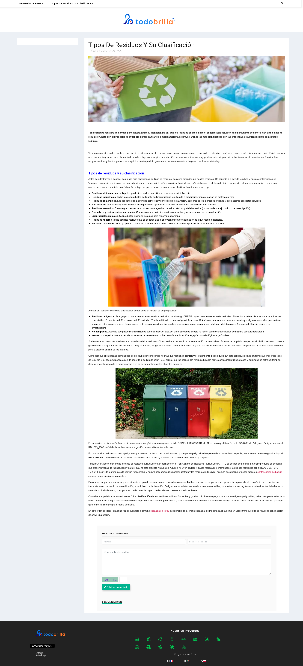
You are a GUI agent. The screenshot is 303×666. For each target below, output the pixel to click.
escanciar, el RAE (159, 510)
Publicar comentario (117, 587)
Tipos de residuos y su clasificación (72, 3)
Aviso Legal (41, 655)
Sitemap (39, 653)
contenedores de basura (269, 472)
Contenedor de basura (30, 3)
